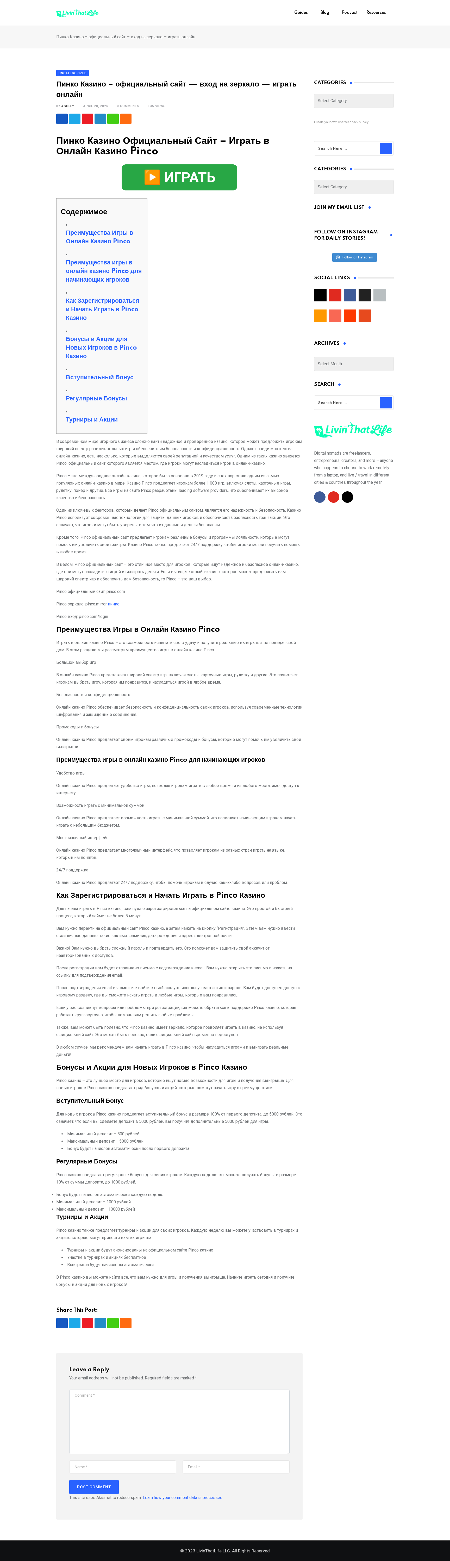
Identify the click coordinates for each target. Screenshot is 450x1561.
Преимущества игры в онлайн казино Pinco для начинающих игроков (104, 271)
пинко (114, 604)
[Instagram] (320, 295)
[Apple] (379, 295)
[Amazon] (320, 315)
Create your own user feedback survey (341, 122)
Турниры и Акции (92, 420)
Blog (325, 13)
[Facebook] (350, 295)
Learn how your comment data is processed (182, 1497)
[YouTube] (335, 295)
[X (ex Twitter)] (365, 295)
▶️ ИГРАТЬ (179, 177)
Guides (301, 13)
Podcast (350, 13)
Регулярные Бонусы (96, 398)
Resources (376, 13)
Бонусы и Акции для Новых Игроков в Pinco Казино (101, 348)
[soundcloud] (350, 315)
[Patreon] (335, 315)
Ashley (67, 106)
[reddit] (365, 315)
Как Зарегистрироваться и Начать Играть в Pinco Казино (102, 309)
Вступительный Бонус (100, 377)
